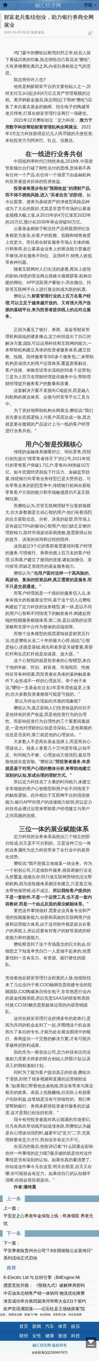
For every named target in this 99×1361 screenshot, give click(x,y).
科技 (75, 1335)
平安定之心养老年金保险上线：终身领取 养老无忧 (48, 1220)
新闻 (36, 1326)
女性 (36, 1335)
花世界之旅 (59, 1314)
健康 (49, 1335)
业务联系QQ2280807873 (50, 1352)
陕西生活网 (15, 1314)
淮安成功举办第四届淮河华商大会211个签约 (44, 1301)
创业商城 (45, 1314)
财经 (23, 1335)
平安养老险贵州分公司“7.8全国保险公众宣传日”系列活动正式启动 (47, 1254)
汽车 (49, 1326)
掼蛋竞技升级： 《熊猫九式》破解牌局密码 (44, 1285)
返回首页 (8, 7)
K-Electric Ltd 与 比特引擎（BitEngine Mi (41, 1277)
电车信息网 (75, 1314)
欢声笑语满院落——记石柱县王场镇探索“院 (44, 1309)
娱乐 (75, 1326)
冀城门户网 (30, 1314)
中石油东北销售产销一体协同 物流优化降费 (44, 1293)
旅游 (62, 1335)
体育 (62, 1326)
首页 (23, 1326)
